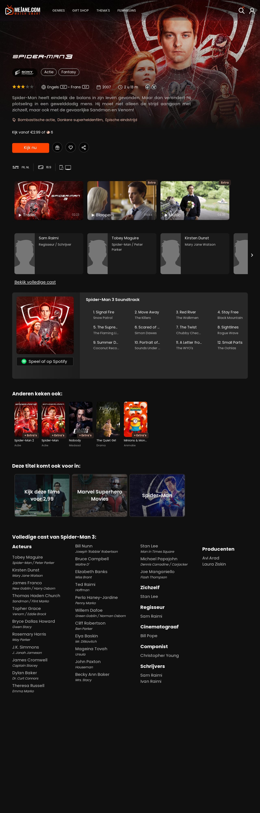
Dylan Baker (25, 675)
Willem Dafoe (100, 612)
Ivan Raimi (150, 681)
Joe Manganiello (157, 574)
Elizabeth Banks (91, 574)
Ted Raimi (85, 587)
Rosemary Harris (29, 636)
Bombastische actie (36, 119)
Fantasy (69, 71)
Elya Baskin (86, 638)
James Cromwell (29, 662)
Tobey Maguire (33, 559)
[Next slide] (252, 255)
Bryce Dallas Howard (33, 623)
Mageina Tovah (91, 651)
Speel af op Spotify (48, 361)
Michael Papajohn (163, 561)
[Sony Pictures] (24, 72)
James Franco (33, 585)
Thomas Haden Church (36, 598)
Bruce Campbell (92, 561)
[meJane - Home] (22, 10)
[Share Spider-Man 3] (84, 147)
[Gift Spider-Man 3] (57, 147)
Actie (48, 71)
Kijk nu (30, 147)
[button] (58, 10)
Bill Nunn (96, 548)
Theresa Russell (28, 688)
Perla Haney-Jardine (96, 600)
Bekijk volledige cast (35, 282)
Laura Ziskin (214, 564)
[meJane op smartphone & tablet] (62, 168)
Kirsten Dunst (27, 572)
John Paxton (88, 664)
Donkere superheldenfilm (80, 119)
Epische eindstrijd (121, 119)
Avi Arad (210, 558)
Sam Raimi (151, 616)
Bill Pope (148, 636)
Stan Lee (157, 548)
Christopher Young (159, 655)
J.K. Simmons (27, 649)
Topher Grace (29, 611)
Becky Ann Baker (92, 677)
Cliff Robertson (90, 625)
